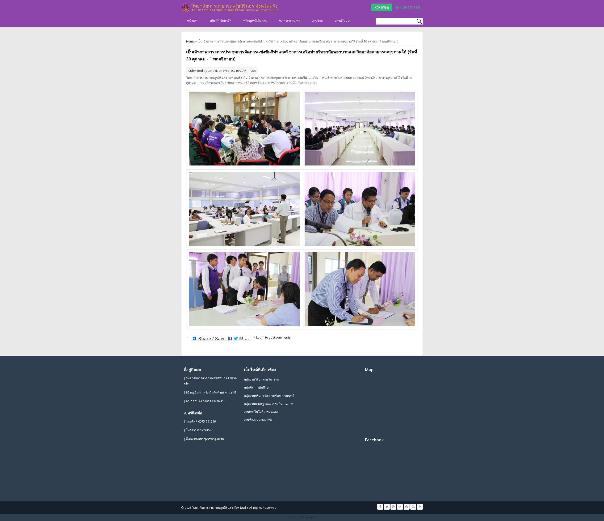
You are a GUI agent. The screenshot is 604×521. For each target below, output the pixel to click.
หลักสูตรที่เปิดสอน (255, 21)
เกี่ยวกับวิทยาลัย (220, 21)
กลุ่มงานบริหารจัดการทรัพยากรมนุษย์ (269, 396)
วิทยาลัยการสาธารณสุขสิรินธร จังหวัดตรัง (234, 6)
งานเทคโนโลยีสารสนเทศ (261, 412)
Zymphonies (308, 517)
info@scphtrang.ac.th (208, 439)
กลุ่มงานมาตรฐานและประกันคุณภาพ (268, 404)
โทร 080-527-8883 (407, 7)
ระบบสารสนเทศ (289, 21)
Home (190, 41)
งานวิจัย (317, 21)
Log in (260, 337)
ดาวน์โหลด (342, 21)
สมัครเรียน (381, 7)
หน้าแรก (192, 21)
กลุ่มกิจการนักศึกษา (257, 387)
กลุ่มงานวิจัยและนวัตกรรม (261, 379)
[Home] (185, 7)
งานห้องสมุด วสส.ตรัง (258, 420)
